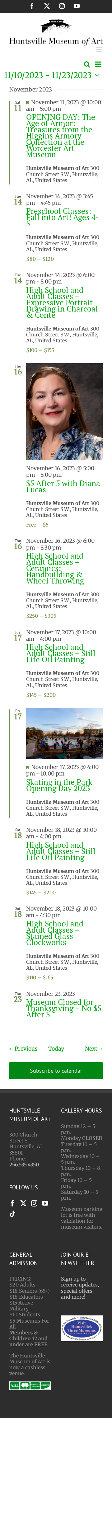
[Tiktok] (12, 1214)
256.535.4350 (24, 1164)
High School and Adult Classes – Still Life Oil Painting (61, 653)
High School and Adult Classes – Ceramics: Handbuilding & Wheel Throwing (55, 568)
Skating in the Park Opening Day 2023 (59, 785)
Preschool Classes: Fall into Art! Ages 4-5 (62, 217)
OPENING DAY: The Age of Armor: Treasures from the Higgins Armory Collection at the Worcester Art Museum (60, 135)
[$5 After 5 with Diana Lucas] (64, 411)
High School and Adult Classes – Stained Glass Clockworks (54, 932)
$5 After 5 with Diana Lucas (63, 486)
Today (56, 1049)
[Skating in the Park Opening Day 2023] (64, 733)
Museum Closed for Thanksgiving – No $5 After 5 (63, 1008)
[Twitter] (23, 1203)
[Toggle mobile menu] (99, 49)
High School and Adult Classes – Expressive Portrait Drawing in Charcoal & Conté (62, 302)
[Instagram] (34, 1203)
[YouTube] (45, 1203)
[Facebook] (12, 1203)
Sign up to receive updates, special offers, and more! (80, 1288)
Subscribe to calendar (56, 1070)
